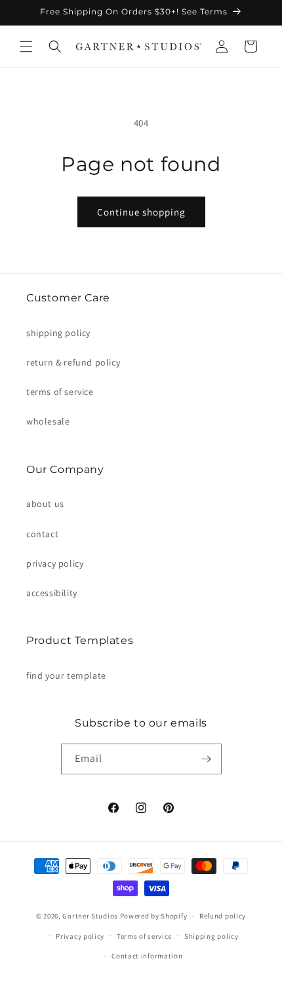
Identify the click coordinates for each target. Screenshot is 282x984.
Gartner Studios (90, 915)
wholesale (48, 421)
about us (45, 504)
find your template (66, 675)
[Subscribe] (206, 759)
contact (42, 534)
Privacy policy (80, 936)
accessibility (51, 593)
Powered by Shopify (154, 915)
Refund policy (222, 915)
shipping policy (58, 333)
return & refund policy (73, 362)
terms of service (60, 392)
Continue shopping (141, 212)
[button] (26, 46)
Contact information (146, 955)
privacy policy (54, 563)
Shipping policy (211, 936)
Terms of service (144, 936)
